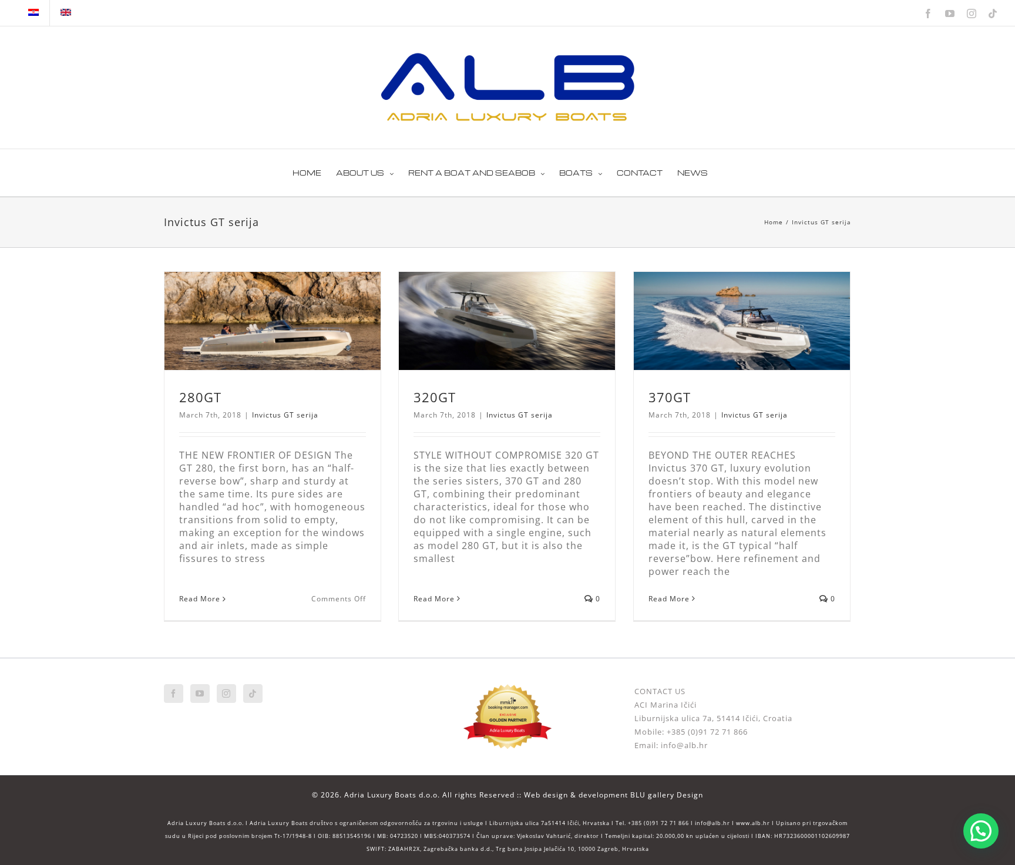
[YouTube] (200, 693)
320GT (435, 397)
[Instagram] (226, 693)
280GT (200, 397)
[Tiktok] (253, 693)
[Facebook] (173, 693)
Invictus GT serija (285, 415)
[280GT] (272, 321)
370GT (669, 397)
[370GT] (742, 321)
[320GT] (507, 321)
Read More (199, 599)
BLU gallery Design (666, 795)
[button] (981, 831)
